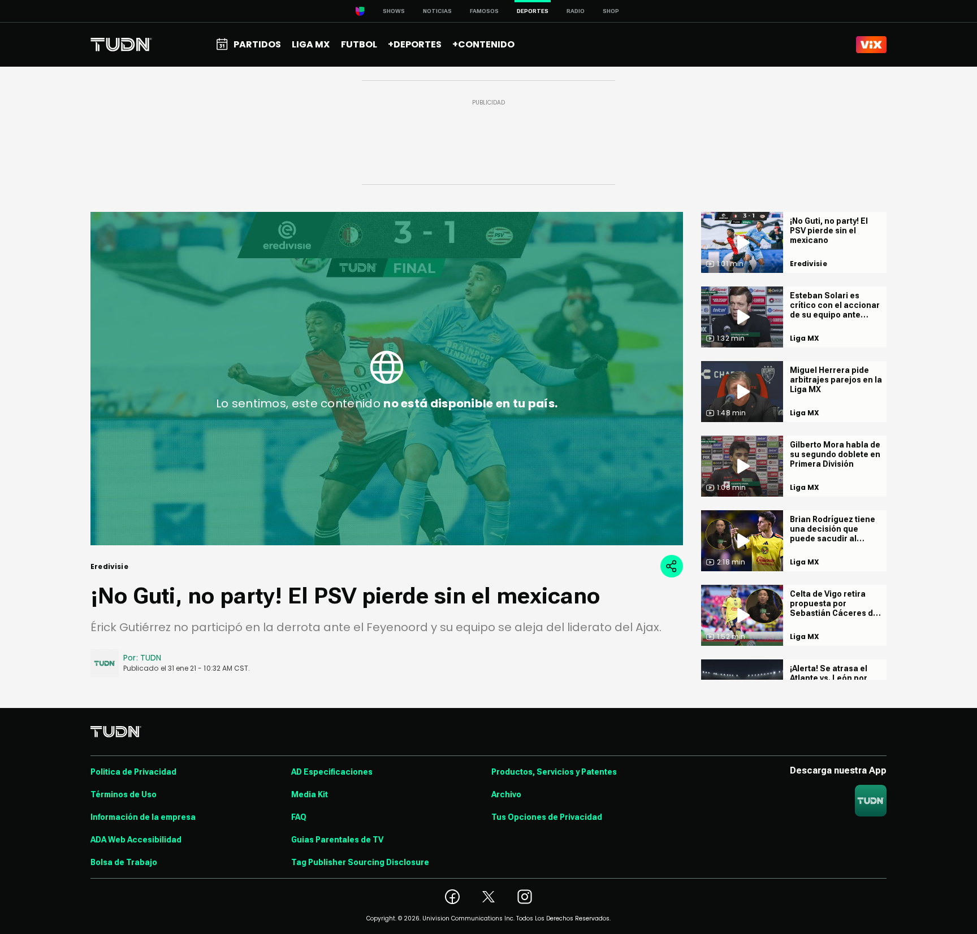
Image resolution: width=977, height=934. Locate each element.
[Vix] (871, 44)
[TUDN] (121, 45)
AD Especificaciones (332, 771)
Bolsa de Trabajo (123, 862)
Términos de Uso (123, 794)
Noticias (437, 11)
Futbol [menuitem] (359, 44)
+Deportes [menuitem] (415, 44)
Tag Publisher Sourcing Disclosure (360, 862)
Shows (394, 11)
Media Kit (309, 794)
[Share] (671, 566)
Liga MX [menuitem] (311, 44)
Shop (611, 11)
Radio (576, 11)
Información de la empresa (143, 817)
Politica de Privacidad (133, 771)
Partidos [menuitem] (257, 44)
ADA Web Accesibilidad (135, 839)
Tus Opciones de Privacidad (546, 817)
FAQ (298, 817)
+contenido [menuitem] (483, 44)
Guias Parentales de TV (337, 839)
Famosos (484, 11)
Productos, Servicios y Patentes (554, 771)
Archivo (506, 794)
